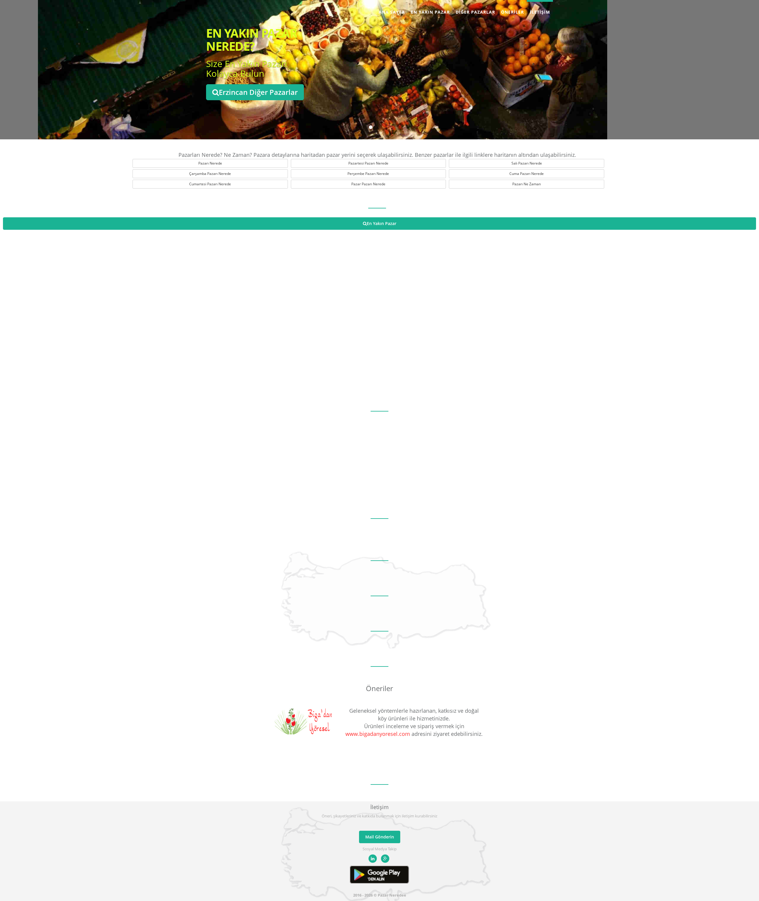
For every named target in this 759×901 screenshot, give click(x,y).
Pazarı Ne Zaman (526, 183)
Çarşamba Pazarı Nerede (210, 173)
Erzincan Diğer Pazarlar (258, 92)
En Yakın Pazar (430, 12)
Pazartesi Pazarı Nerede (368, 163)
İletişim (540, 12)
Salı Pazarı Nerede (526, 163)
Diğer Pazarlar (475, 12)
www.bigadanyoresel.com (377, 733)
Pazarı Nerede (210, 163)
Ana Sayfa (392, 12)
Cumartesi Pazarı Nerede (210, 183)
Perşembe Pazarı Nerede (368, 173)
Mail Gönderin (379, 837)
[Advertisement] (379, 455)
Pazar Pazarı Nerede (368, 183)
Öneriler (512, 12)
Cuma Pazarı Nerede (526, 173)
